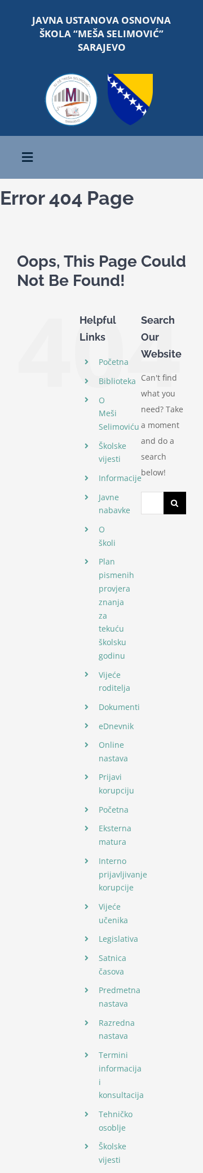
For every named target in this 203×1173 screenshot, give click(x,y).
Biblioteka (117, 381)
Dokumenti (119, 707)
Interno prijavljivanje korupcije (123, 874)
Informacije (120, 478)
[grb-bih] (130, 77)
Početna (114, 361)
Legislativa (118, 938)
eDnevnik (116, 726)
